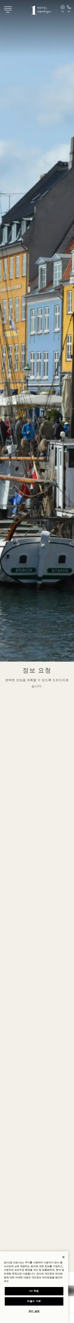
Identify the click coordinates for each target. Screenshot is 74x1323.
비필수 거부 (34, 1301)
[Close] (63, 1257)
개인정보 (36, 1277)
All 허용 (34, 1291)
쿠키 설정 (34, 1311)
